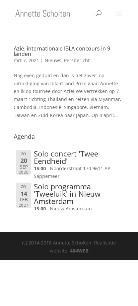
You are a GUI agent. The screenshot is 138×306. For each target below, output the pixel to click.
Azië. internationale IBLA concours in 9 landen (62, 51)
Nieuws (53, 60)
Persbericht (77, 60)
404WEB (79, 250)
